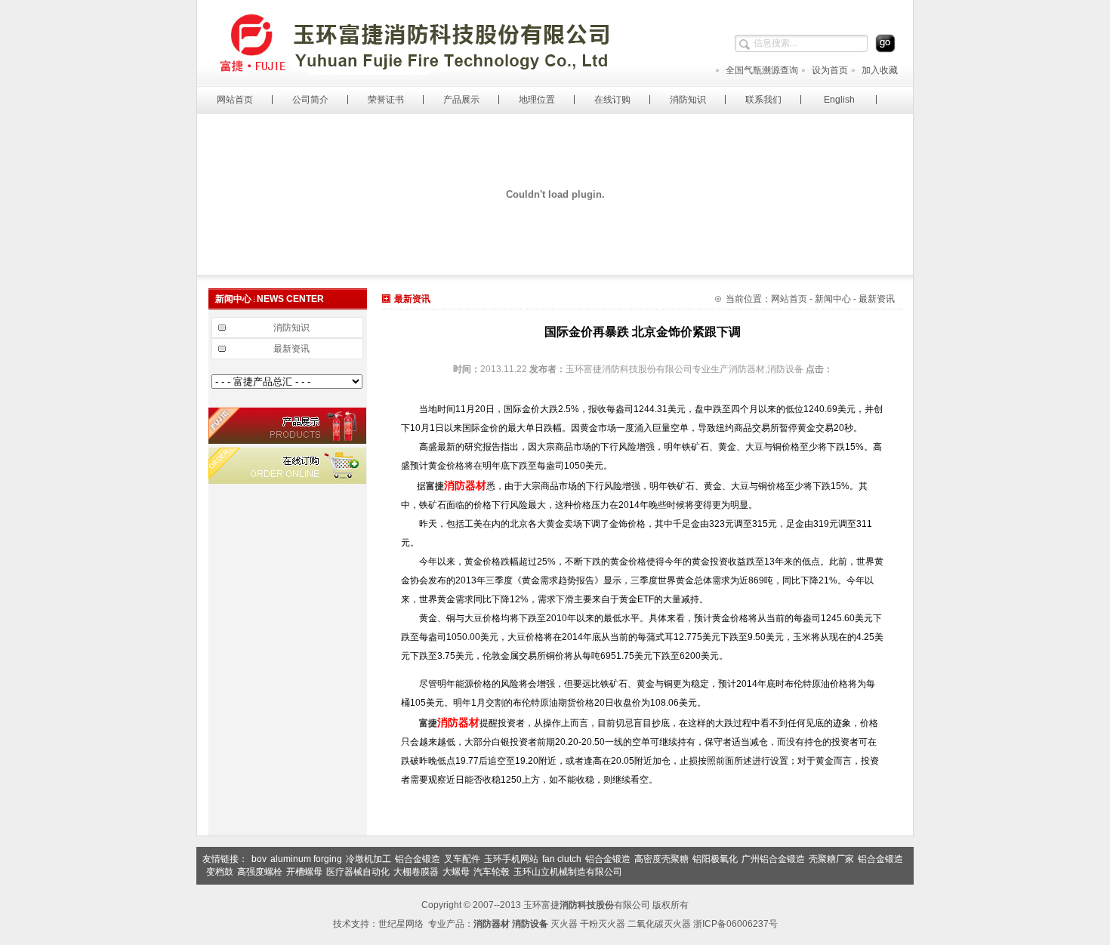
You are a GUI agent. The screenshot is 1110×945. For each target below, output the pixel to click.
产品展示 (461, 99)
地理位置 (537, 99)
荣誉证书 (386, 99)
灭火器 (564, 924)
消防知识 (688, 99)
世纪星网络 (401, 924)
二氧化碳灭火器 (659, 924)
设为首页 (830, 70)
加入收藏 (880, 70)
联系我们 (763, 99)
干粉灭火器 (602, 924)
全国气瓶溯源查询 (762, 70)
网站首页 (235, 99)
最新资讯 (291, 348)
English (839, 99)
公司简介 (310, 99)
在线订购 (612, 99)
